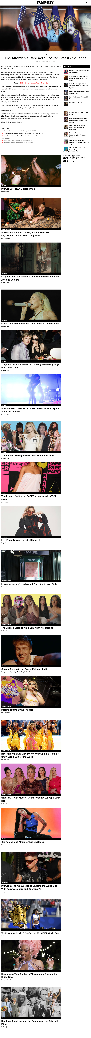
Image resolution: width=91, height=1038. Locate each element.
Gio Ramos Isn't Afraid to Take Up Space (22, 842)
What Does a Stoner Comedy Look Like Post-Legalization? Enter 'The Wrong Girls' (25, 234)
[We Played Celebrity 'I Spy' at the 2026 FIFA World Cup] (31, 914)
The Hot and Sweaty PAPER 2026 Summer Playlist (27, 455)
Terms (83, 153)
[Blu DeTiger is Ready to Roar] (66, 104)
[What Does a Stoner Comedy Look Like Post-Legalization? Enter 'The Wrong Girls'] (31, 213)
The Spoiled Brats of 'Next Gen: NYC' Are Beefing (27, 628)
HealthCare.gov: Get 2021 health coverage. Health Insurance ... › (18, 140)
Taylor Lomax (6, 238)
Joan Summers (7, 631)
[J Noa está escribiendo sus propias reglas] (66, 149)
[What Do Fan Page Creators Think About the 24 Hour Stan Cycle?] (66, 85)
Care (45, 54)
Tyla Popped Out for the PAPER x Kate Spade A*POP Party (29, 498)
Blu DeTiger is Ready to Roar (78, 103)
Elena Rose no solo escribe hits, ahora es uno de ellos (30, 323)
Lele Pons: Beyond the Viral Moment (20, 540)
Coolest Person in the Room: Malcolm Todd (24, 669)
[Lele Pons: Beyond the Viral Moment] (31, 521)
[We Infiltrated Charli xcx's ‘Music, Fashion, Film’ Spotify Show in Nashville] (31, 389)
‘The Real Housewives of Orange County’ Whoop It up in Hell (30, 799)
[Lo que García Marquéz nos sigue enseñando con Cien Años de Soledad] (31, 258)
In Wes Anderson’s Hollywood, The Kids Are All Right (29, 584)
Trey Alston (41, 61)
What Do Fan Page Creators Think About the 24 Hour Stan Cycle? (78, 85)
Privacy (78, 153)
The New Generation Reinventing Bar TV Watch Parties (77, 135)
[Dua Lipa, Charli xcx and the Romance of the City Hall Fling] (31, 1002)
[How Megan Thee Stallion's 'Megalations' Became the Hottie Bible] (31, 955)
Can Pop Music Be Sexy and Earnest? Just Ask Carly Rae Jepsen (78, 120)
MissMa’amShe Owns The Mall (17, 710)
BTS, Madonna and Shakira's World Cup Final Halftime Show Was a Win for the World (30, 755)
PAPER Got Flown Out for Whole (18, 189)
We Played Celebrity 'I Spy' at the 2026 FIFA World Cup (30, 933)
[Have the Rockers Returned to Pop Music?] (66, 98)
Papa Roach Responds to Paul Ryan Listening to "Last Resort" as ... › (23, 133)
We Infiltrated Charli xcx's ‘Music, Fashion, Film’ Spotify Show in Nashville (30, 410)
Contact (70, 153)
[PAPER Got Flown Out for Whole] (31, 170)
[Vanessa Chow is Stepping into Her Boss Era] (66, 72)
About (65, 153)
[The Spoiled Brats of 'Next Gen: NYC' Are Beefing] (31, 609)
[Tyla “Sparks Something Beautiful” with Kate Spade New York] (66, 142)
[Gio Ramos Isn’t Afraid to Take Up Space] (31, 823)
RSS (74, 153)
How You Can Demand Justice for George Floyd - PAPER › (20, 131)
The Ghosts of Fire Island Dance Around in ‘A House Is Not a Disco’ (79, 78)
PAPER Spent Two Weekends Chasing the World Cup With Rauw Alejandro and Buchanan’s (29, 887)
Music (4, 185)
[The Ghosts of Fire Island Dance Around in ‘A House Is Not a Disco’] (66, 77)
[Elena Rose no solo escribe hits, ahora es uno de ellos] (31, 305)
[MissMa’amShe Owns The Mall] (31, 691)
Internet (5, 537)
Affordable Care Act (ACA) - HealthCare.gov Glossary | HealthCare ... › (19, 142)
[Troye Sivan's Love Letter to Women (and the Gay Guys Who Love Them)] (31, 345)
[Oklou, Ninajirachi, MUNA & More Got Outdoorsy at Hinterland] (66, 127)
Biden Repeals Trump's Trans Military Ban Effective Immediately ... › (23, 135)
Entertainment (6, 229)
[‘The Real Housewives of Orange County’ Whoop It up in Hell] (31, 779)
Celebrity (5, 882)
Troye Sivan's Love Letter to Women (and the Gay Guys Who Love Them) (30, 366)
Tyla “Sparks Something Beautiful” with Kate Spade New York (79, 142)
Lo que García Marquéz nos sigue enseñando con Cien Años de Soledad (30, 278)
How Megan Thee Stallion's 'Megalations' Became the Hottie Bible (29, 975)
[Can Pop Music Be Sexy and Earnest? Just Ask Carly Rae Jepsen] (66, 119)
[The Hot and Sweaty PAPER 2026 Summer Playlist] (31, 436)
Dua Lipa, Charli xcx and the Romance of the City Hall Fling (29, 1022)
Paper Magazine (7, 892)
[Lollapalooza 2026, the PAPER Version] (66, 113)
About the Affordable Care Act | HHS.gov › (13, 144)
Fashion (4, 493)
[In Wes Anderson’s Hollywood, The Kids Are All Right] (31, 565)
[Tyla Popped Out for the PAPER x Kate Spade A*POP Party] (31, 477)
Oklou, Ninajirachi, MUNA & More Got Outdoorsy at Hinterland (77, 127)
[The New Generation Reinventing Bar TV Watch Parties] (66, 134)
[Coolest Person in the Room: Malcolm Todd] (31, 650)
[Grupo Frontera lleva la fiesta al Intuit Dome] (66, 92)
